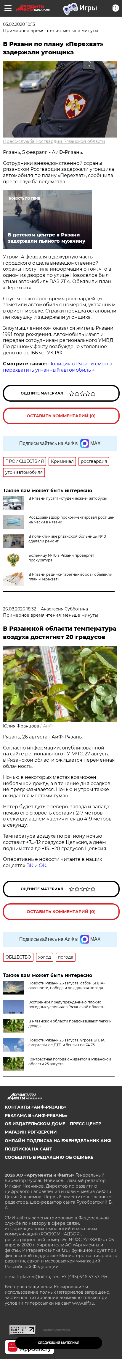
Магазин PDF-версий (31, 1132)
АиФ (48, 726)
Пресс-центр (85, 1123)
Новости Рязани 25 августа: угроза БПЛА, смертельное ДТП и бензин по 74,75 (66, 1042)
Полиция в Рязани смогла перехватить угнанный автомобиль (57, 367)
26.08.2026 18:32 (19, 609)
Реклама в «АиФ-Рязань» (36, 1115)
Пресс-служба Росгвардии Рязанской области (54, 141)
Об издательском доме (35, 1123)
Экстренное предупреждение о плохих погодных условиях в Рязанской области (66, 1004)
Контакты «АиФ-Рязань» (35, 1107)
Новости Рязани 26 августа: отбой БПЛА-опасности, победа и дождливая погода (66, 985)
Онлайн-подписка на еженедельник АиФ (58, 1140)
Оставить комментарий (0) (61, 416)
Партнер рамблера (56, 1330)
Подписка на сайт (28, 1149)
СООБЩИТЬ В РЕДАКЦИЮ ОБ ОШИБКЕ (49, 1157)
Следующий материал (58, 1343)
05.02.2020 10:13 (19, 24)
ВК (29, 865)
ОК (42, 865)
